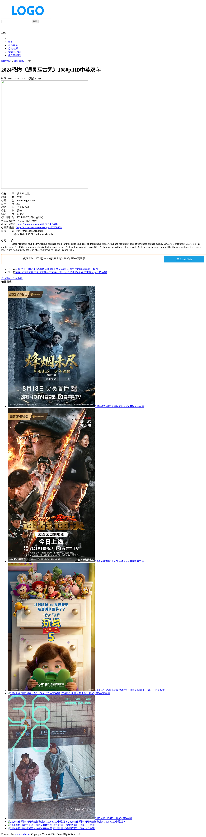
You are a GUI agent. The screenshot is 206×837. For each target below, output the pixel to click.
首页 (10, 41)
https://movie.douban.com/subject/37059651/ (39, 227)
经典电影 (13, 48)
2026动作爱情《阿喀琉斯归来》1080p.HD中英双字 (97, 821)
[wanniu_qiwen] (26, 18)
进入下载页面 (184, 259)
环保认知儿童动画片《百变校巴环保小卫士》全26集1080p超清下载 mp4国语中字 (61, 272)
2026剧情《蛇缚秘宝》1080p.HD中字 (74, 828)
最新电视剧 (14, 52)
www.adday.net (23, 834)
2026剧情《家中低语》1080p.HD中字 (74, 825)
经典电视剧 (14, 55)
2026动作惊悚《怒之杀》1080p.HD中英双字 (85, 693)
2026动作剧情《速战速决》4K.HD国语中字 (119, 561)
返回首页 (6, 278)
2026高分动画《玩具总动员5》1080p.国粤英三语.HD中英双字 (130, 690)
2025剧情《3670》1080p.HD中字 (113, 818)
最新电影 (13, 45)
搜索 (35, 21)
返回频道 (17, 278)
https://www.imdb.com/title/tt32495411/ (38, 224)
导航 (3, 33)
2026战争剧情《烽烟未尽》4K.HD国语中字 (119, 406)
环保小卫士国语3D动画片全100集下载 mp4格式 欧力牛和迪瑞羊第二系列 (56, 269)
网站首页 (6, 61)
